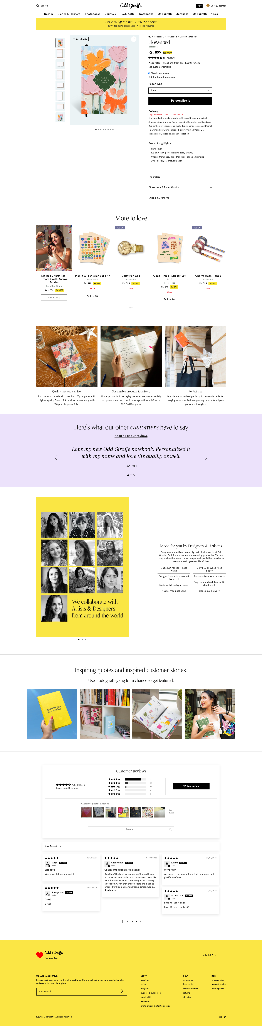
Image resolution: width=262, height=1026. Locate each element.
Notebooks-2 (158, 36)
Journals (110, 14)
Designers (145, 988)
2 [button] (127, 921)
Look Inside (81, 39)
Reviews (144, 984)
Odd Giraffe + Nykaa (205, 14)
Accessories (92, 279)
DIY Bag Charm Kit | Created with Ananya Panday (53, 279)
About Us (145, 980)
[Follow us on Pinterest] (225, 1017)
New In (48, 14)
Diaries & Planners (69, 14)
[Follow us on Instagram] (220, 1017)
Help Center (188, 984)
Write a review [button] (191, 786)
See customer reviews (159, 67)
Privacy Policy (218, 980)
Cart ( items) (218, 5)
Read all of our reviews (131, 436)
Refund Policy (218, 988)
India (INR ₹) (208, 955)
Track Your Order (190, 988)
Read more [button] (110, 890)
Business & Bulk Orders (151, 993)
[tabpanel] (54, 263)
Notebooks (146, 14)
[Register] (122, 991)
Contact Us (188, 980)
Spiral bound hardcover (163, 77)
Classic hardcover (160, 73)
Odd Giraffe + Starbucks (173, 14)
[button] (155, 57)
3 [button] (132, 921)
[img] (52, 858)
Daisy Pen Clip (131, 276)
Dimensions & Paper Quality (163, 187)
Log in (199, 6)
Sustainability (147, 997)
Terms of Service (219, 984)
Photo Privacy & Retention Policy (155, 1006)
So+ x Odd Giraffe (54, 286)
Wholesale (145, 1001)
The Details (154, 176)
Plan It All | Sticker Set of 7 (92, 276)
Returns (186, 993)
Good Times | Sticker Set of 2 (169, 277)
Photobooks (92, 14)
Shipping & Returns (158, 197)
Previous (36, 256)
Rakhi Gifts (127, 14)
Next (226, 256)
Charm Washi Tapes (208, 276)
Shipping (187, 997)
